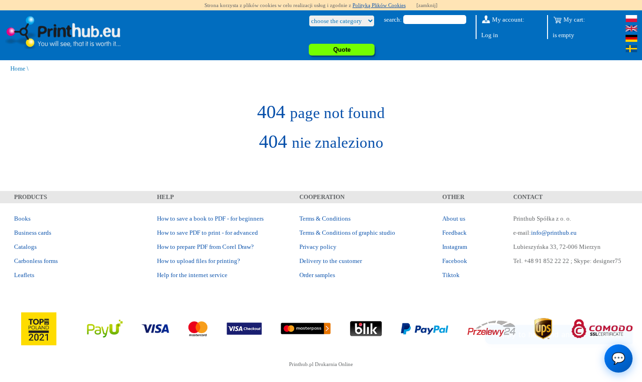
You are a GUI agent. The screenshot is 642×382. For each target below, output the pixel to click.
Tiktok (451, 275)
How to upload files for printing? (198, 260)
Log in (489, 35)
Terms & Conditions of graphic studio (347, 232)
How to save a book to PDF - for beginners (210, 218)
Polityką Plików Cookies (379, 5)
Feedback (454, 232)
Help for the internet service (192, 275)
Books (22, 218)
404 (321, 111)
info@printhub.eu (554, 232)
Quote (342, 49)
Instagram (454, 246)
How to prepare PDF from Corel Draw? (205, 246)
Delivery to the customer (330, 260)
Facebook (454, 260)
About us (453, 218)
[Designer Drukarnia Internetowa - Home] (62, 32)
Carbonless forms (36, 260)
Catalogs (25, 246)
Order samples (317, 275)
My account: (508, 19)
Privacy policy (318, 246)
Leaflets (24, 275)
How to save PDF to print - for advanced (207, 232)
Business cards (32, 232)
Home (17, 68)
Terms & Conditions (325, 218)
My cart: (573, 19)
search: (393, 19)
